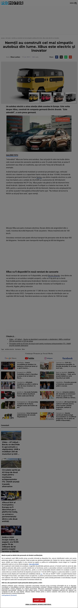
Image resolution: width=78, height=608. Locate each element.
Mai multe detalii (34, 564)
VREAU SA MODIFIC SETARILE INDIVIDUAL (38, 604)
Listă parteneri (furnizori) (9, 595)
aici (41, 574)
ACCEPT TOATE (39, 600)
